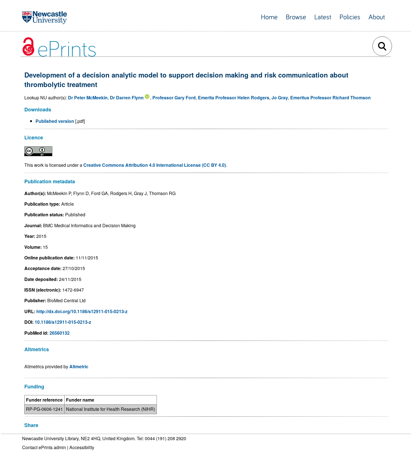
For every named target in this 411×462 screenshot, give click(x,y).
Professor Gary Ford (174, 97)
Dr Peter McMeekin (88, 97)
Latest (322, 17)
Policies (349, 17)
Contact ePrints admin (44, 447)
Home (269, 17)
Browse (296, 17)
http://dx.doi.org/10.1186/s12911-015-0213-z (81, 311)
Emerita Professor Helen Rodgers (233, 97)
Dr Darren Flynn (127, 97)
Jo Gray (279, 97)
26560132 (59, 333)
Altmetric (78, 366)
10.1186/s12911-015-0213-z (63, 322)
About (377, 17)
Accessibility (81, 447)
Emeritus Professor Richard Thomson (330, 97)
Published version (55, 121)
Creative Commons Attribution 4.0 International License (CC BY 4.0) (154, 165)
